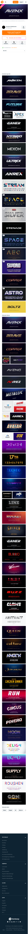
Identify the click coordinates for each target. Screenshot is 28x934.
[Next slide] (23, 852)
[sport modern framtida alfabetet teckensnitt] (10, 375)
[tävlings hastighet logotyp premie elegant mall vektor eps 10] (18, 431)
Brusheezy (4, 882)
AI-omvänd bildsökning (7, 896)
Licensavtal (4, 909)
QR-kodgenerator (6, 901)
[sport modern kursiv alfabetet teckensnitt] (13, 168)
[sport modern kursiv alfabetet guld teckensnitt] (13, 92)
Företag (3, 889)
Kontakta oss (5, 930)
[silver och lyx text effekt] (13, 222)
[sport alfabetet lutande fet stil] (8, 471)
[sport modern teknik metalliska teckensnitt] (13, 80)
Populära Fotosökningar (7, 918)
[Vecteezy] (2, 2)
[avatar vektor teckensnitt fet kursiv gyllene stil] (13, 453)
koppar (10, 852)
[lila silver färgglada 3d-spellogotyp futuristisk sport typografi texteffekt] (13, 301)
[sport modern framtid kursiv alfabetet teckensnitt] (13, 397)
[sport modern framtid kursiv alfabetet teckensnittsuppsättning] (13, 314)
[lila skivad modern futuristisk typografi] (13, 248)
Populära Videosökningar (7, 920)
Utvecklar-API (5, 894)
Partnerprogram (5, 913)
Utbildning (4, 892)
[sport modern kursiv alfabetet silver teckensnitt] (13, 330)
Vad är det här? (14, 47)
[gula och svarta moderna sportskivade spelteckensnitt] (13, 207)
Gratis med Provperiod (14, 32)
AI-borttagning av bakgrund (8, 899)
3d (15, 852)
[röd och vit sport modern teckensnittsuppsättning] (8, 433)
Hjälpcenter (4, 928)
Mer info (4, 50)
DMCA (3, 911)
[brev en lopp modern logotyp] (7, 463)
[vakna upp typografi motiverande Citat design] (6, 367)
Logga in (21, 2)
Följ (23, 27)
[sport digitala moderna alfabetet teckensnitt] (13, 235)
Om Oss (4, 933)
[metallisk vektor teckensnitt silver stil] (13, 409)
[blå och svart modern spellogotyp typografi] (8, 122)
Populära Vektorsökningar (7, 916)
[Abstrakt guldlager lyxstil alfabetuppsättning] (13, 261)
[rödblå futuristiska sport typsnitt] (13, 193)
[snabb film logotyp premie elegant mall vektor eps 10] (7, 421)
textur (4, 852)
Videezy (3, 887)
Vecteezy (4, 885)
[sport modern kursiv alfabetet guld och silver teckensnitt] (13, 144)
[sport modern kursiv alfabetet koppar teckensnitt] (13, 287)
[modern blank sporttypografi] (13, 274)
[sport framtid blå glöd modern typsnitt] (13, 104)
